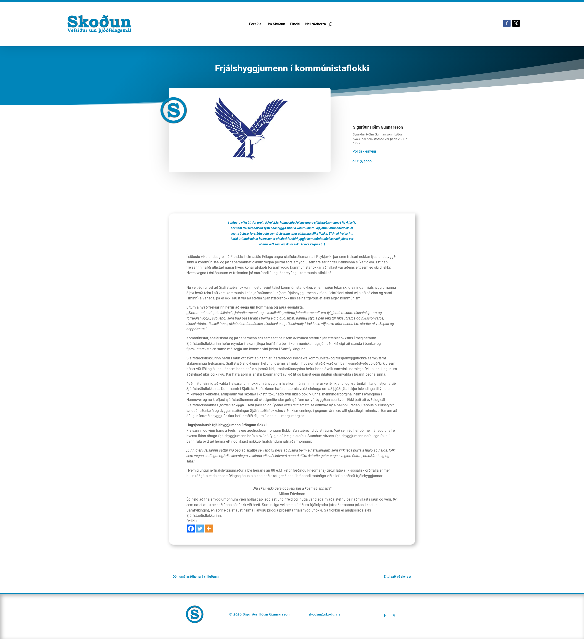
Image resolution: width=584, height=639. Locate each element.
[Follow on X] (516, 23)
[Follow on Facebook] (507, 23)
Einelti (295, 24)
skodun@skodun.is (324, 614)
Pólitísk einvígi (364, 151)
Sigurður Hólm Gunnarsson (378, 127)
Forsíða (255, 24)
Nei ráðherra (315, 24)
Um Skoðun (275, 24)
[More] (209, 528)
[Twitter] (200, 528)
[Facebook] (191, 528)
